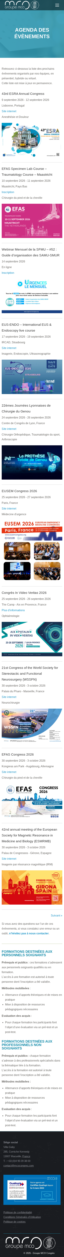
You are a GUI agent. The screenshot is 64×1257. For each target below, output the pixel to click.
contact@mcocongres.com (18, 1165)
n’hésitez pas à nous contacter (29, 933)
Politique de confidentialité (17, 1212)
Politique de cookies (14, 1221)
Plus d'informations (13, 610)
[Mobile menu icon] (57, 5)
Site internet (9, 111)
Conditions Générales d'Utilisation (22, 1217)
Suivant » (56, 915)
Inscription (8, 192)
